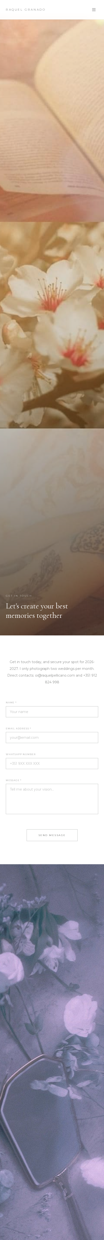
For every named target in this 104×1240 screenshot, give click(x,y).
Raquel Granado (25, 9)
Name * (11, 702)
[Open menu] (93, 9)
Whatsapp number (21, 754)
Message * (14, 780)
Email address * (18, 728)
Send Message (52, 835)
